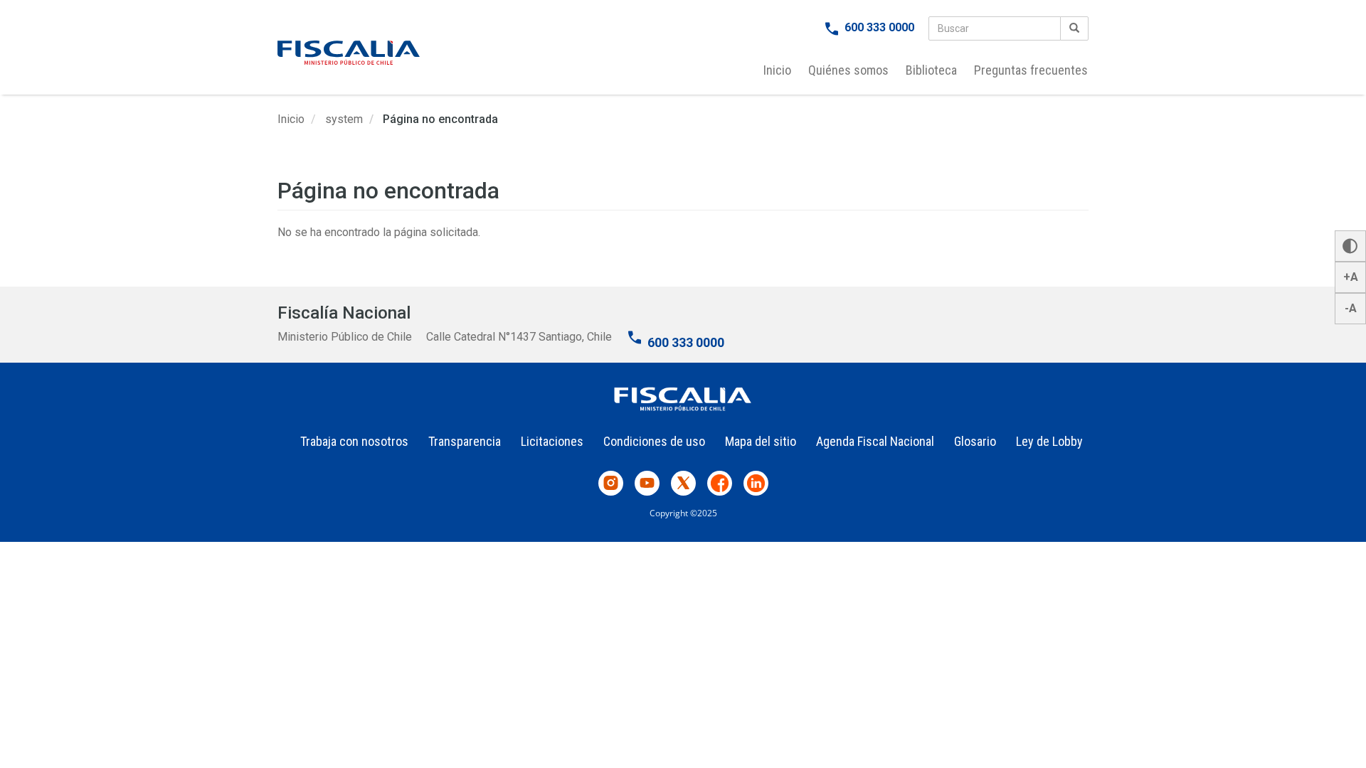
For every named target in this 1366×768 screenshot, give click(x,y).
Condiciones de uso (654, 441)
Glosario (975, 441)
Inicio (777, 70)
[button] (1350, 246)
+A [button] (1350, 277)
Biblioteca (931, 70)
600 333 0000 (879, 27)
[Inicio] (348, 53)
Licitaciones (552, 441)
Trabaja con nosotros (354, 441)
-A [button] (1351, 308)
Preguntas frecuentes (1031, 70)
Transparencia (464, 441)
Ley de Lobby (1049, 441)
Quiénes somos (848, 70)
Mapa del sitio (760, 441)
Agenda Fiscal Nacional (875, 441)
